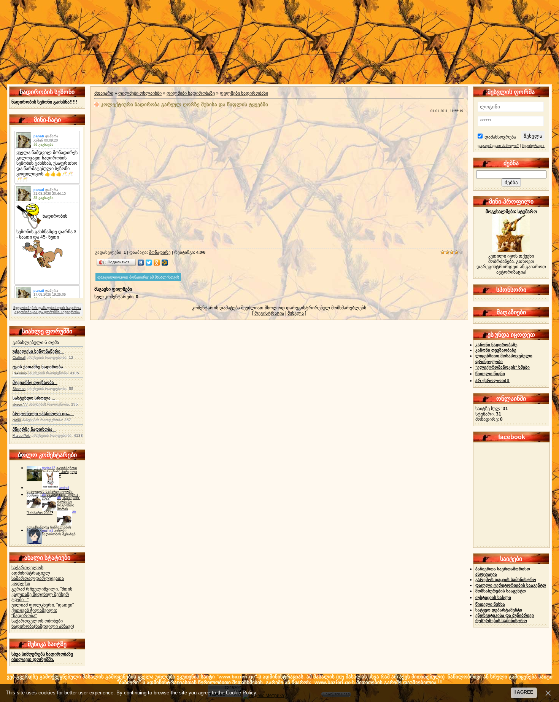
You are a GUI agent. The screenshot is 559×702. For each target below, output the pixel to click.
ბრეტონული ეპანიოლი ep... (43, 413)
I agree (524, 692)
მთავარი (103, 93)
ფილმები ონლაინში (140, 93)
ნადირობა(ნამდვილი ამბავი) (42, 626)
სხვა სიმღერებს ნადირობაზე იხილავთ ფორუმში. (42, 656)
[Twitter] (149, 262)
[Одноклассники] (157, 262)
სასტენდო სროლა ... (36, 398)
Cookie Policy (241, 693)
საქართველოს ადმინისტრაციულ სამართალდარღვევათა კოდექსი (37, 575)
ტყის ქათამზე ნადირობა (40, 367)
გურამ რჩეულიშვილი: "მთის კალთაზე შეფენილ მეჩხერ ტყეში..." (41, 594)
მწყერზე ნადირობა (34, 429)
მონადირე (160, 252)
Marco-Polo (21, 436)
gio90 (17, 420)
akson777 (20, 404)
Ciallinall (19, 358)
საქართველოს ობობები (37, 621)
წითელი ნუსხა (490, 604)
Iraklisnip (20, 373)
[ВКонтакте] (141, 262)
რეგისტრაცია (269, 313)
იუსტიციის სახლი (493, 597)
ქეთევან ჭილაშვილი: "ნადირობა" (34, 613)
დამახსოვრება (500, 137)
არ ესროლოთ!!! (492, 380)
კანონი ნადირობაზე (496, 344)
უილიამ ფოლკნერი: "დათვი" (42, 605)
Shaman (19, 389)
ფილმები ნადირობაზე (191, 93)
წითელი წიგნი (490, 373)
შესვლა (295, 313)
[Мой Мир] (165, 262)
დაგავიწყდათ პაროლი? (498, 146)
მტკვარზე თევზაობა (35, 382)
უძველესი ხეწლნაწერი (38, 351)
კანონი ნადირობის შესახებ (59, 532)
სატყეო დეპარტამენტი (498, 610)
